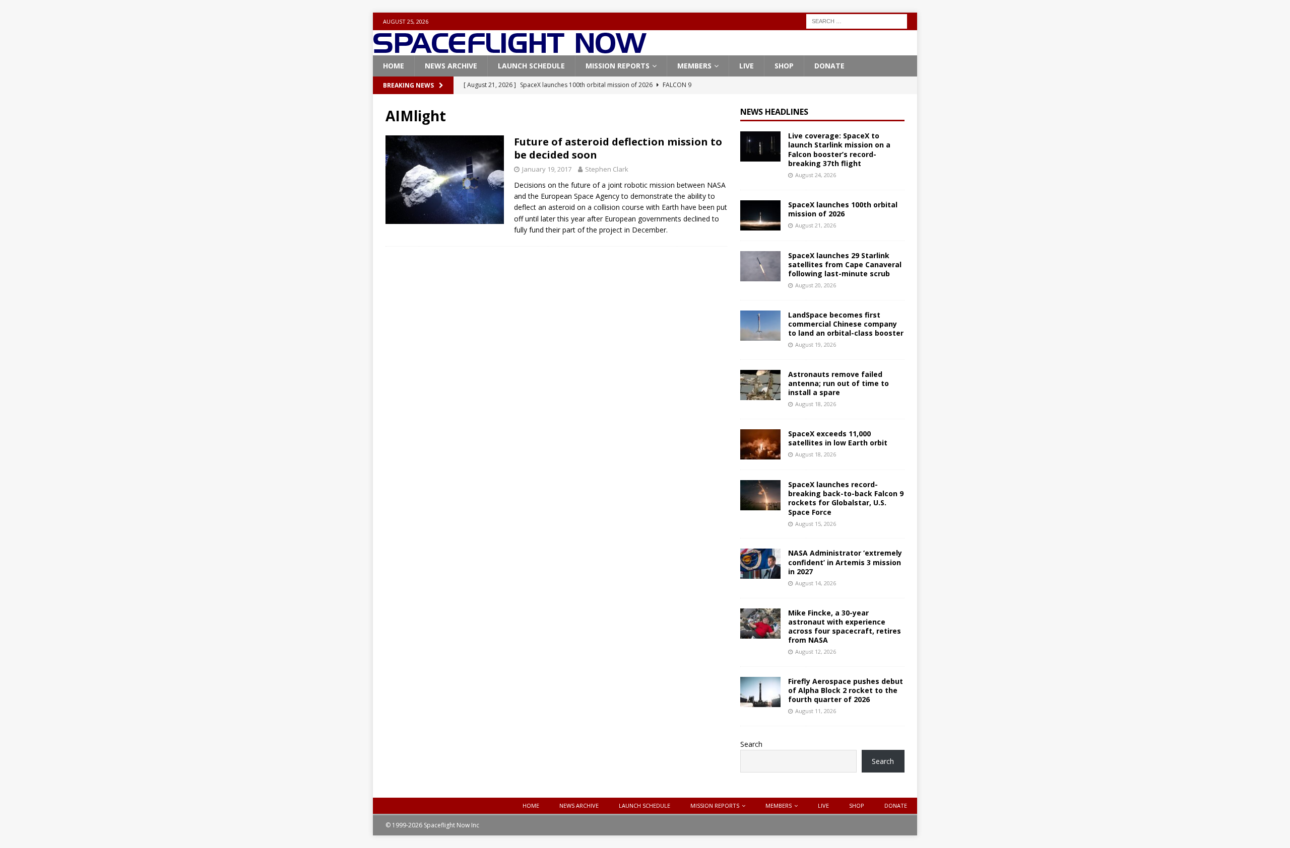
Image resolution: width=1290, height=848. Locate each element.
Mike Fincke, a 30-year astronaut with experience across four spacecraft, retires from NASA (844, 626)
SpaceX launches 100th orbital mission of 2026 (842, 209)
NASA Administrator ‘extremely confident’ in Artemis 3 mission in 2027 (845, 562)
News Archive (451, 65)
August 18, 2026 (815, 404)
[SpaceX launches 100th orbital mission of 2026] (760, 215)
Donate (829, 65)
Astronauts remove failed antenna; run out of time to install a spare (838, 383)
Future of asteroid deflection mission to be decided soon (618, 148)
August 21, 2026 (815, 225)
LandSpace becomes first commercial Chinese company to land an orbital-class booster (846, 324)
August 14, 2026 (815, 583)
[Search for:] (856, 20)
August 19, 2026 (815, 344)
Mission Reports (618, 65)
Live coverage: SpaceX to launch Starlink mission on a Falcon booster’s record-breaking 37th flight (839, 149)
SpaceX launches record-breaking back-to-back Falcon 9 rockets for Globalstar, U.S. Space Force (846, 498)
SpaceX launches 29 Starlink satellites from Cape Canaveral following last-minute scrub (844, 264)
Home (393, 65)
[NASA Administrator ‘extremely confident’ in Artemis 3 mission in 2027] (760, 564)
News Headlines (774, 111)
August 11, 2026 (815, 711)
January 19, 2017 (546, 169)
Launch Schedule (531, 65)
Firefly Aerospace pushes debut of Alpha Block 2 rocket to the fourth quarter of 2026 (845, 690)
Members (694, 65)
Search (751, 744)
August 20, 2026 (815, 285)
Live (746, 65)
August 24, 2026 (815, 175)
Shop (784, 65)
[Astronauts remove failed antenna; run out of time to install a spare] (760, 385)
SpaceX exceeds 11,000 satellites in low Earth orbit (837, 438)
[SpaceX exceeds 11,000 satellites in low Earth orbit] (760, 444)
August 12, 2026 (815, 651)
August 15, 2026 (815, 523)
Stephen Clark (606, 169)
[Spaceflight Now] (510, 49)
